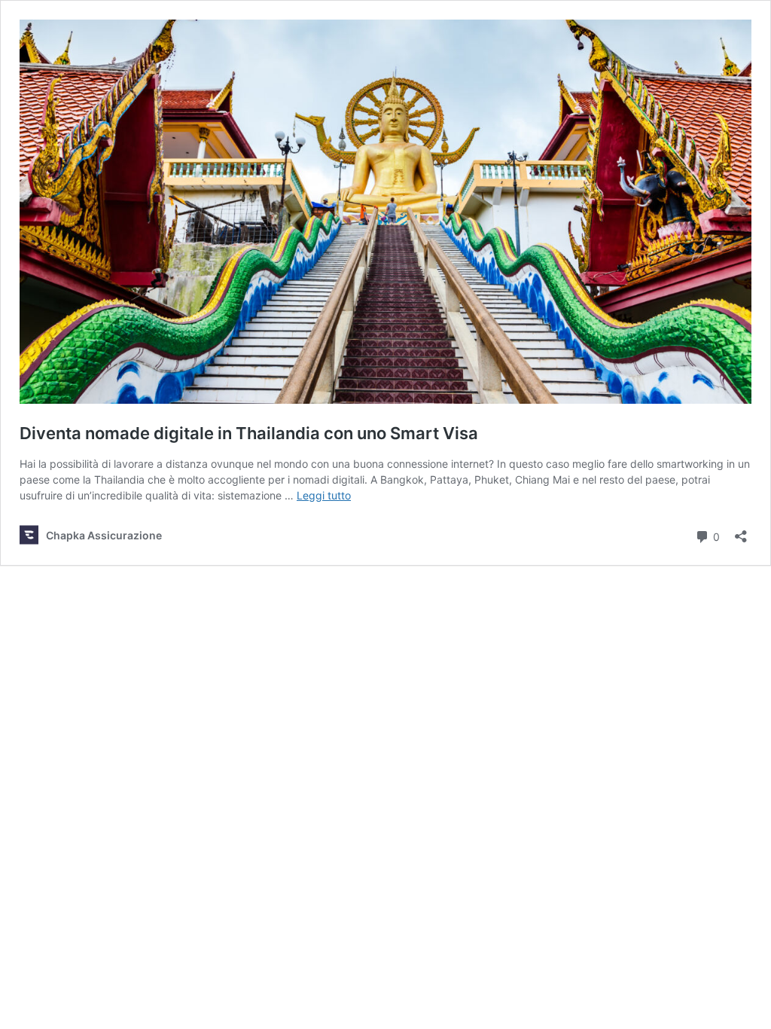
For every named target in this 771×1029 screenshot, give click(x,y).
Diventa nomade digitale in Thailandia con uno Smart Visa (249, 433)
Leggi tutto (324, 495)
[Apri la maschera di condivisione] (740, 531)
